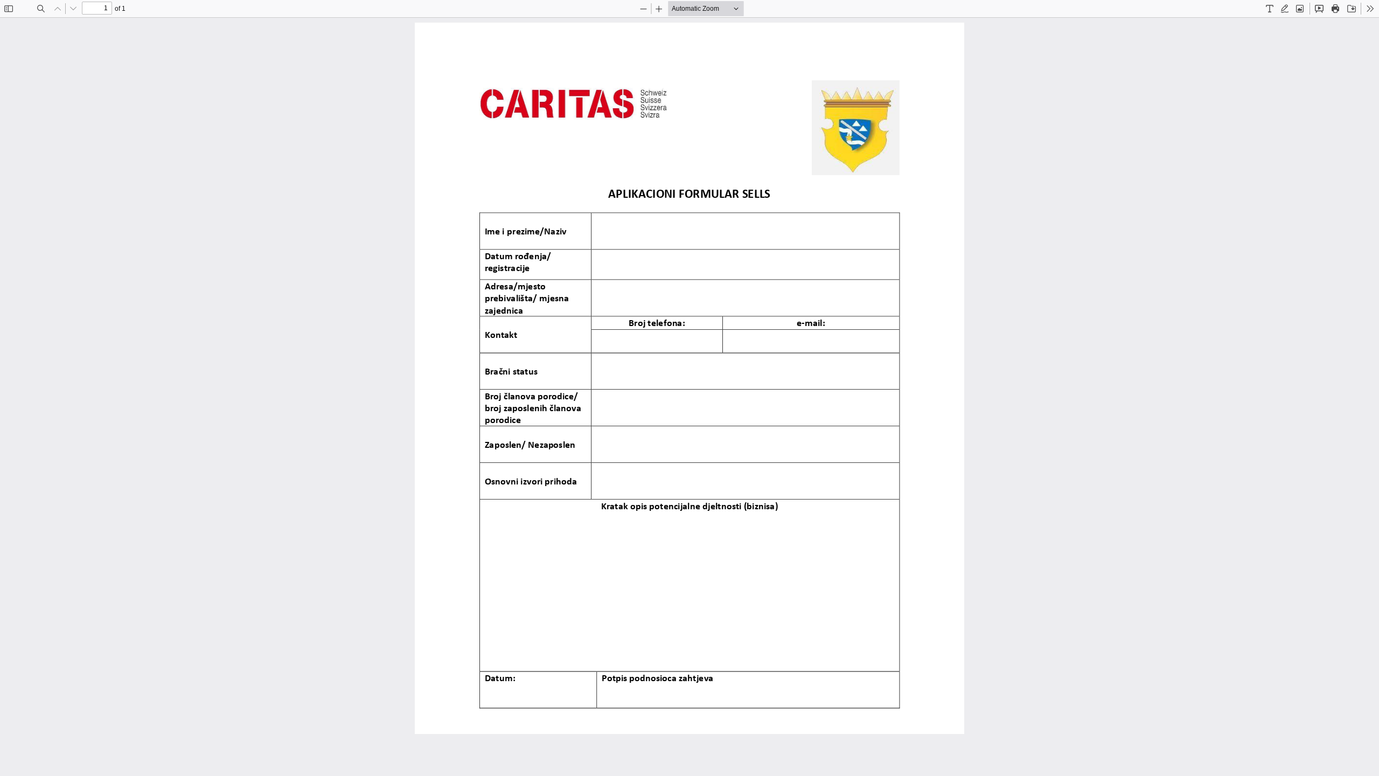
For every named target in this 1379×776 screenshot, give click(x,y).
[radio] (1269, 8)
